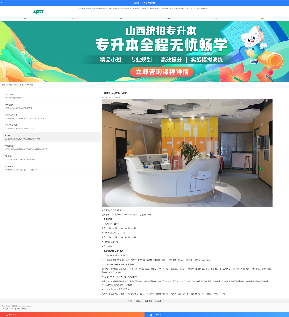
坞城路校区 (9, 146)
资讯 (168, 19)
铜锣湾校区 (9, 105)
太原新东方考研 (148, 3)
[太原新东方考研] (38, 11)
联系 (215, 19)
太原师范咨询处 (11, 125)
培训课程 (148, 301)
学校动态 (158, 301)
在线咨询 (12, 314)
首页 (26, 19)
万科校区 (8, 156)
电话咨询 (157, 314)
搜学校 (136, 3)
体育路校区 (9, 166)
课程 (73, 19)
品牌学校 (139, 301)
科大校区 (8, 136)
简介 (121, 19)
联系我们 (29, 85)
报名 (263, 19)
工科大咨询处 (10, 94)
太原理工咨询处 (11, 115)
